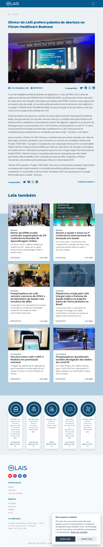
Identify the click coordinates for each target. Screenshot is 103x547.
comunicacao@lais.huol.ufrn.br (69, 444)
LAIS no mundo (15, 493)
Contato (11, 490)
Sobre (11, 487)
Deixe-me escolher (79, 532)
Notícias (15, 14)
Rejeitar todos (86, 539)
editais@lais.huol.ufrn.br (51, 444)
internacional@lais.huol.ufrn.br (33, 444)
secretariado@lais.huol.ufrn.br (15, 444)
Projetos (12, 503)
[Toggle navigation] (93, 3)
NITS (10, 513)
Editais (11, 509)
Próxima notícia (85, 182)
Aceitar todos (65, 539)
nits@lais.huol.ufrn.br (88, 444)
